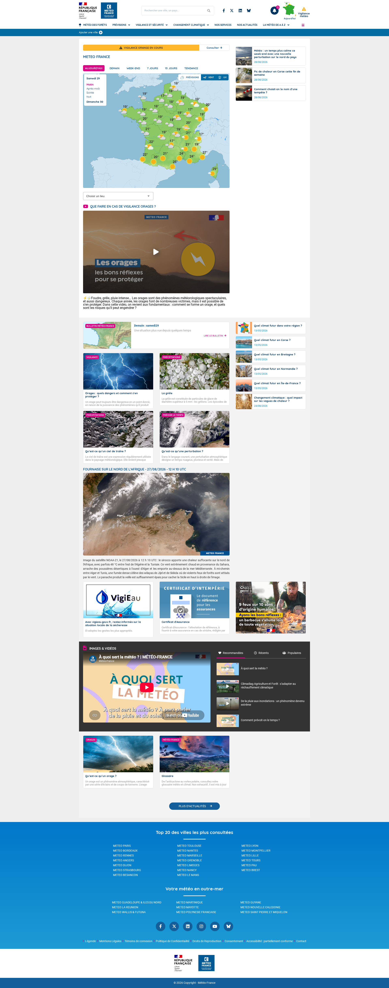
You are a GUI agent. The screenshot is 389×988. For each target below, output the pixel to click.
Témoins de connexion (138, 941)
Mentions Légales (110, 941)
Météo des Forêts (95, 24)
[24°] (189, 160)
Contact (301, 941)
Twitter (232, 10)
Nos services (223, 24)
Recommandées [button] (233, 653)
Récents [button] (264, 653)
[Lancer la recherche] (209, 10)
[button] (303, 25)
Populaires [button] (294, 653)
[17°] (170, 145)
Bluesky (249, 10)
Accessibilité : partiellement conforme (269, 941)
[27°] (202, 157)
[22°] (143, 159)
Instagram (201, 926)
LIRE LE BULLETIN (213, 335)
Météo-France (206, 983)
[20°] (186, 127)
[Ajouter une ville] (101, 32)
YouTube (215, 926)
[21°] (145, 133)
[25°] (173, 166)
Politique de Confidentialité (172, 941)
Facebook (224, 10)
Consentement (234, 941)
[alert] (304, 12)
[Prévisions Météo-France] (109, 10)
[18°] (154, 110)
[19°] (177, 117)
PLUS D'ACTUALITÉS (192, 806)
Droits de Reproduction (206, 941)
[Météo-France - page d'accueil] (206, 963)
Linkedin (240, 10)
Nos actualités (247, 24)
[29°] (212, 173)
